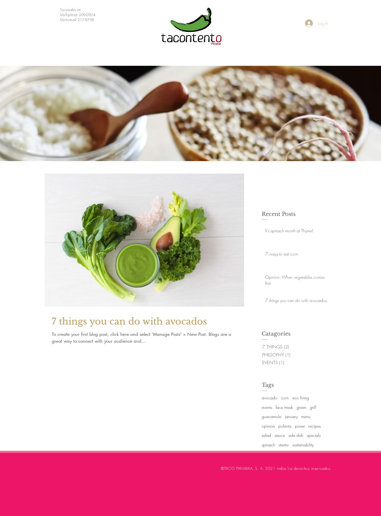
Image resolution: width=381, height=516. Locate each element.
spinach (268, 445)
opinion (268, 426)
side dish (295, 435)
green (301, 407)
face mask (284, 407)
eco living (300, 397)
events (267, 407)
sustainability (303, 445)
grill (313, 407)
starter (284, 445)
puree (300, 426)
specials (314, 435)
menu (305, 416)
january (291, 416)
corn (285, 397)
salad (266, 435)
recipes (314, 426)
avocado (269, 397)
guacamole (271, 416)
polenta (284, 426)
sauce (280, 435)
